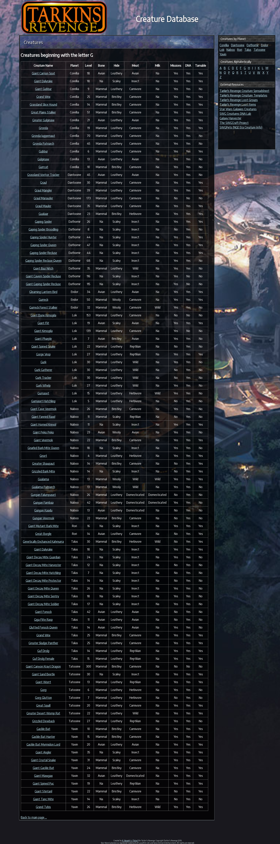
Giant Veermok (43, 440)
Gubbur (43, 151)
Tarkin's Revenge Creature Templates (243, 95)
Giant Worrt (43, 682)
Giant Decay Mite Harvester (43, 565)
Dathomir (253, 45)
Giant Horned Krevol (43, 424)
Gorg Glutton (43, 698)
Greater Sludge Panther (43, 643)
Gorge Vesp (43, 354)
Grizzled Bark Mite (43, 471)
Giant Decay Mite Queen (43, 588)
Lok (222, 50)
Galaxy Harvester (230, 118)
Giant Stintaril (43, 791)
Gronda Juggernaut (43, 136)
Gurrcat (43, 167)
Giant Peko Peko (43, 432)
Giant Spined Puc (43, 783)
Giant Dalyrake (43, 81)
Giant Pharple (43, 339)
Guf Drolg (43, 651)
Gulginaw (43, 159)
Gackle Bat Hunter (43, 737)
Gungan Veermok (43, 518)
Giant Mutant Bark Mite (43, 526)
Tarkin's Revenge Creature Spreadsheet (244, 91)
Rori (239, 50)
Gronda (43, 128)
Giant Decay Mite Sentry (43, 596)
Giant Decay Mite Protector (43, 580)
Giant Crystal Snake (43, 760)
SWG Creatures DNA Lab (235, 114)
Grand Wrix (43, 97)
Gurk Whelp (43, 385)
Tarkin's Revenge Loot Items (238, 104)
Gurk (43, 362)
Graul (43, 182)
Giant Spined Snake (43, 346)
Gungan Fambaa (43, 502)
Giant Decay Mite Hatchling (43, 573)
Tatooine (259, 50)
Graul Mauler (43, 206)
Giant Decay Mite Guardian (43, 557)
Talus (247, 50)
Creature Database (167, 19)
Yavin (223, 54)
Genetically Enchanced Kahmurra (43, 541)
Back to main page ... (34, 817)
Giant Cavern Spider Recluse (43, 276)
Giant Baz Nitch (43, 268)
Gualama (43, 479)
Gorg (43, 690)
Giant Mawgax (43, 776)
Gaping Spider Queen (43, 245)
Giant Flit (43, 323)
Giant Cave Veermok (43, 409)
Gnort (43, 456)
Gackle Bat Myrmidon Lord (43, 744)
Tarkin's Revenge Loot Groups (239, 100)
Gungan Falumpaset (43, 495)
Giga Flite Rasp (43, 619)
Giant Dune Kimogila (43, 315)
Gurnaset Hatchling (43, 401)
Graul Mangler (43, 190)
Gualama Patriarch (43, 487)
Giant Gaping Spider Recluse (43, 284)
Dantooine (237, 45)
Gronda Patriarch (43, 143)
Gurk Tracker (43, 378)
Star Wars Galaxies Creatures (238, 109)
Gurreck (43, 300)
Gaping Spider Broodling (43, 229)
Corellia (224, 45)
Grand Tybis (43, 807)
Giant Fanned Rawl (43, 417)
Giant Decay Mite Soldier (43, 604)
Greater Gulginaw (43, 120)
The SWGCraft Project (234, 123)
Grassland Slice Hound (43, 104)
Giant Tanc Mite (43, 799)
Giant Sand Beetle (43, 674)
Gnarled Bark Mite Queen (43, 448)
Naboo (230, 50)
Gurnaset (43, 393)
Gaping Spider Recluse (43, 253)
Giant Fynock (43, 612)
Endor (264, 45)
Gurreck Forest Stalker (43, 307)
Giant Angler (43, 752)
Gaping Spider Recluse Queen (43, 260)
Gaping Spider (43, 221)
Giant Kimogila (43, 331)
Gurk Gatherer (43, 370)
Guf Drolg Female (43, 659)
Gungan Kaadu (43, 510)
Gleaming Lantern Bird (43, 292)
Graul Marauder (43, 198)
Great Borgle (43, 534)
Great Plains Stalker (43, 112)
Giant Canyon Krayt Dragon (43, 666)
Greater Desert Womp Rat (43, 713)
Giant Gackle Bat (43, 768)
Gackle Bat (43, 729)
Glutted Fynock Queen (43, 627)
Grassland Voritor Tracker (43, 175)
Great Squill (43, 705)
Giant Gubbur (43, 89)
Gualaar (43, 214)
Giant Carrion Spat (43, 73)
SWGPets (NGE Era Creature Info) (241, 127)
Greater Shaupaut (43, 463)
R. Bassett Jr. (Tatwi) (130, 840)
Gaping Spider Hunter (43, 237)
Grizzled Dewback (43, 721)
